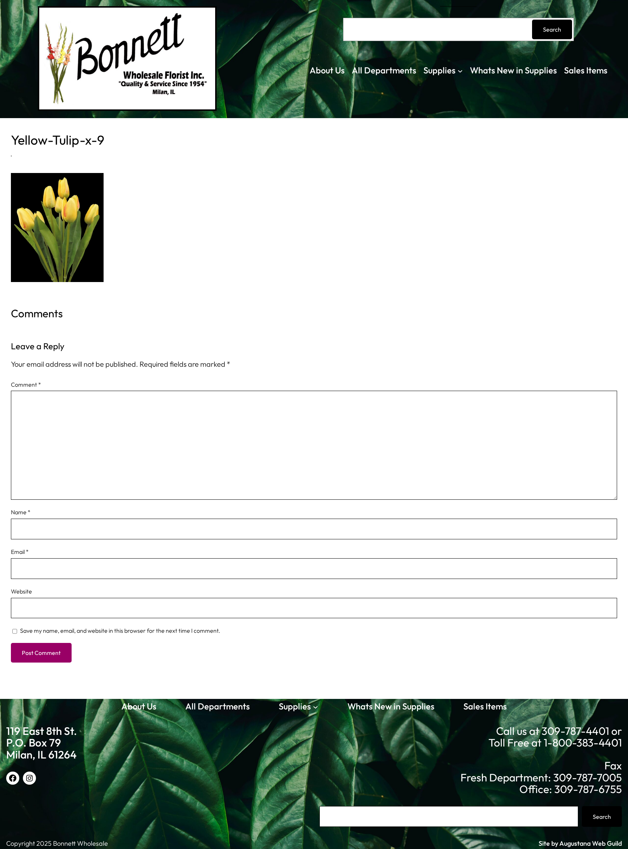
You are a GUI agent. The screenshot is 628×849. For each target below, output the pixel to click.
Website (21, 591)
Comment (26, 384)
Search (552, 29)
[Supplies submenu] (460, 70)
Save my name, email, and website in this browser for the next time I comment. (120, 630)
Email (20, 551)
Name (21, 512)
